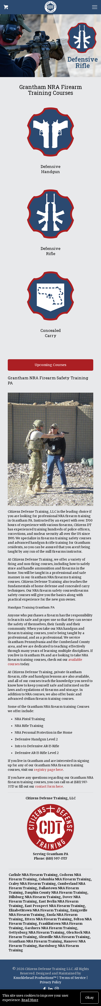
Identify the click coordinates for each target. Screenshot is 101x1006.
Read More (29, 1000)
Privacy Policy (50, 982)
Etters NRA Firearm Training (48, 919)
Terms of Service (72, 978)
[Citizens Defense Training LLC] (50, 7)
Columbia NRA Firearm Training (65, 879)
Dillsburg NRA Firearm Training (35, 897)
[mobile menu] (95, 7)
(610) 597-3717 (56, 858)
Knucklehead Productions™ (34, 978)
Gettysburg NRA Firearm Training (37, 933)
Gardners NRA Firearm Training (51, 928)
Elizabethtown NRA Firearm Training (39, 910)
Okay (89, 997)
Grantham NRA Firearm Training (35, 941)
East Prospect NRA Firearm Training (55, 906)
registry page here (48, 770)
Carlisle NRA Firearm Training (33, 875)
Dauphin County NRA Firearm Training (56, 893)
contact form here (49, 787)
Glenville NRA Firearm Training (64, 937)
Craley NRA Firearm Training (32, 884)
